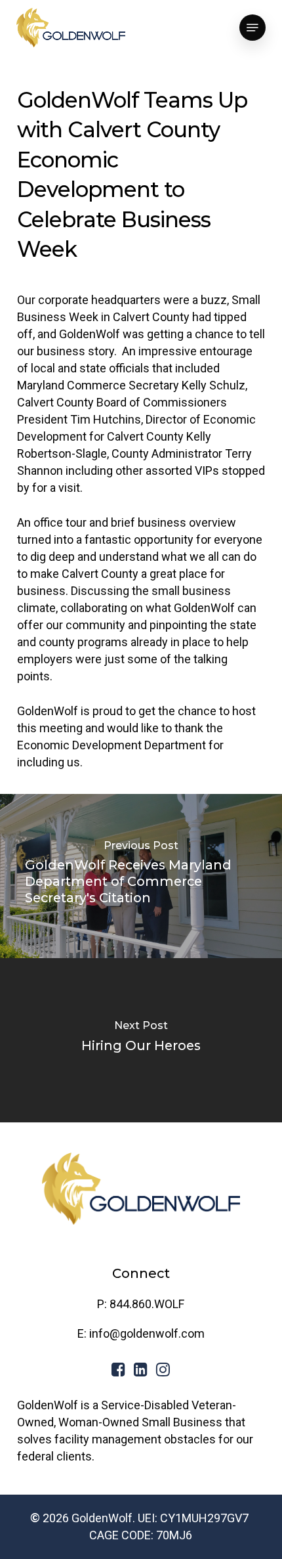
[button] (252, 27)
